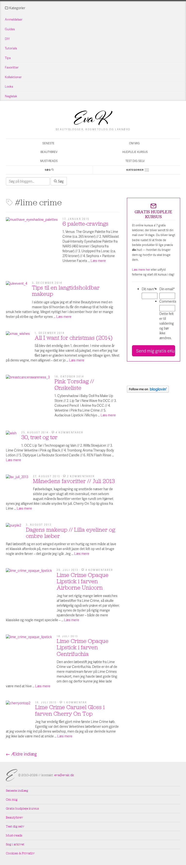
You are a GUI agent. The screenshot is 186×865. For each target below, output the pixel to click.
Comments (167, 301)
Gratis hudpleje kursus (22, 808)
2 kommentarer (81, 476)
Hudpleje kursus (135, 152)
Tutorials (11, 48)
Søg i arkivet (15, 844)
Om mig (134, 143)
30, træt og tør (39, 437)
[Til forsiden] (93, 118)
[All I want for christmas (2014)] (18, 343)
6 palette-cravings (85, 224)
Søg (60, 181)
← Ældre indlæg (21, 754)
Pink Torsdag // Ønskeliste (74, 384)
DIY (7, 39)
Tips (8, 58)
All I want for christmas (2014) (73, 338)
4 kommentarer (69, 432)
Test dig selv (135, 161)
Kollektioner (13, 77)
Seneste (48, 143)
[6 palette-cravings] (32, 243)
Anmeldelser (14, 19)
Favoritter (12, 67)
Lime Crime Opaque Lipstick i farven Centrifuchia (82, 647)
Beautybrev (48, 152)
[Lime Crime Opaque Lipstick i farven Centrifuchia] (29, 658)
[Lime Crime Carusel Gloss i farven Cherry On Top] (18, 713)
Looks (9, 86)
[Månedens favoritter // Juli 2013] (17, 486)
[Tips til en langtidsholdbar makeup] (16, 291)
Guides (10, 29)
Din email (167, 289)
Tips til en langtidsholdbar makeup (66, 291)
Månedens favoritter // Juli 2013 (74, 481)
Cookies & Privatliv (20, 853)
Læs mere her (141, 270)
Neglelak (11, 96)
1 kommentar (75, 702)
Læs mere (98, 260)
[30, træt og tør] (11, 436)
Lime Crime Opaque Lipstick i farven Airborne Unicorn (82, 581)
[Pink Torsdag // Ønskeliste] (28, 397)
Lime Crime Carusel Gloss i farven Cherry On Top (70, 710)
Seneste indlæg (17, 790)
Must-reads (49, 161)
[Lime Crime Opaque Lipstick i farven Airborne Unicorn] (29, 591)
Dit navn (149, 289)
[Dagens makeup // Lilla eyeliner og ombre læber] (13, 530)
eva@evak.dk (64, 775)
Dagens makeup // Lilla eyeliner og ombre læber (70, 533)
